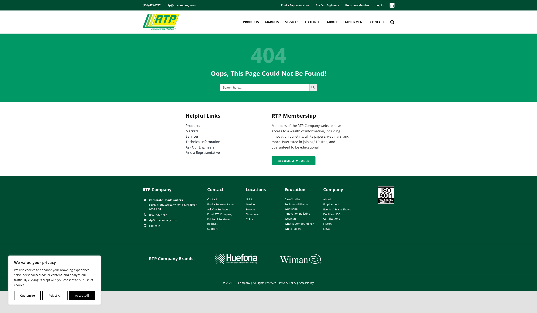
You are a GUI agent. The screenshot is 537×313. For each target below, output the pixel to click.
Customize (27, 295)
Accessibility (306, 283)
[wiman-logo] (301, 255)
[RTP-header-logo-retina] (161, 15)
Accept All (82, 295)
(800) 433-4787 (158, 214)
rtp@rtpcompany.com (163, 220)
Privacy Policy (287, 283)
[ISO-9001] (386, 188)
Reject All (54, 295)
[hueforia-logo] (236, 255)
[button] (392, 22)
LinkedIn (154, 226)
